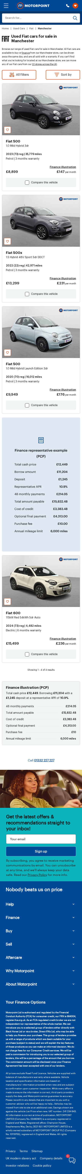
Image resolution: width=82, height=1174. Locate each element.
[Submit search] (75, 18)
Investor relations (17, 1165)
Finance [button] (12, 917)
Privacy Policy (37, 875)
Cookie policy (42, 1165)
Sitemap (37, 1151)
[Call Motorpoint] (68, 6)
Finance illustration (63, 167)
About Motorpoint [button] (21, 984)
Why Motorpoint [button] (20, 971)
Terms (23, 1151)
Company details (51, 1158)
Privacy (11, 1151)
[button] (6, 6)
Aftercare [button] (14, 957)
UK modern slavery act (21, 1158)
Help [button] (10, 904)
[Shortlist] (75, 6)
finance (26, 53)
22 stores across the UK (44, 64)
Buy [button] (9, 931)
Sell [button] (9, 944)
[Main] (33, 5)
